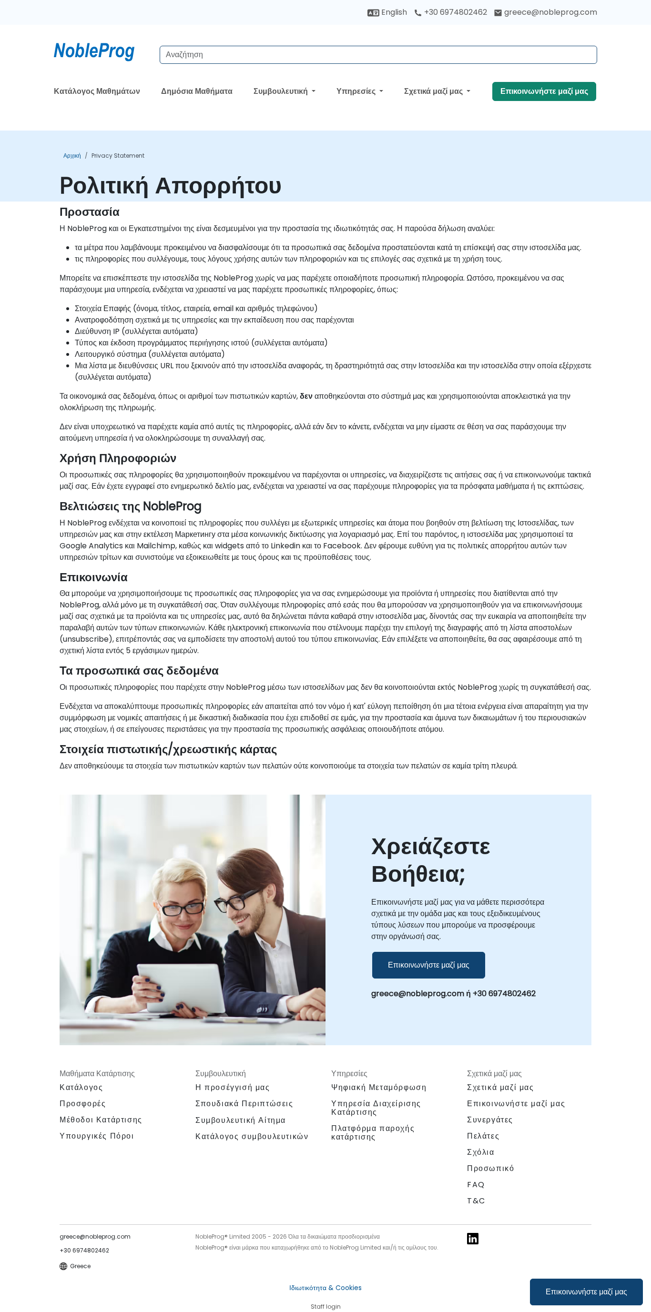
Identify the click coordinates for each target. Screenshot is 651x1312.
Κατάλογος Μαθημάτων (97, 91)
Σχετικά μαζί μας (434, 91)
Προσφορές (83, 1103)
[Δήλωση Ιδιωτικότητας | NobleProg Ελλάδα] (103, 50)
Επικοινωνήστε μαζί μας (586, 1291)
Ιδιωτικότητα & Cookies (325, 1287)
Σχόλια (481, 1152)
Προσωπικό (490, 1168)
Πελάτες (483, 1135)
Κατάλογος (81, 1087)
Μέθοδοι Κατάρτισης (101, 1119)
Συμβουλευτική (282, 91)
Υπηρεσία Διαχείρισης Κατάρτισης (376, 1108)
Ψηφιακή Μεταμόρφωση (379, 1087)
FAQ (476, 1184)
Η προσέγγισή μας (232, 1087)
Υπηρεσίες (356, 91)
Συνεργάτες (490, 1119)
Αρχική (72, 155)
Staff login (326, 1306)
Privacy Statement (118, 155)
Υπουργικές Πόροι (97, 1135)
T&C (476, 1200)
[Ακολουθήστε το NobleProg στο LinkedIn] (472, 1237)
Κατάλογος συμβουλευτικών (251, 1136)
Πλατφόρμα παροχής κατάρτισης (373, 1132)
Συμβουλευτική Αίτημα (240, 1120)
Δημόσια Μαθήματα (197, 91)
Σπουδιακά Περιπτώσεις (244, 1103)
